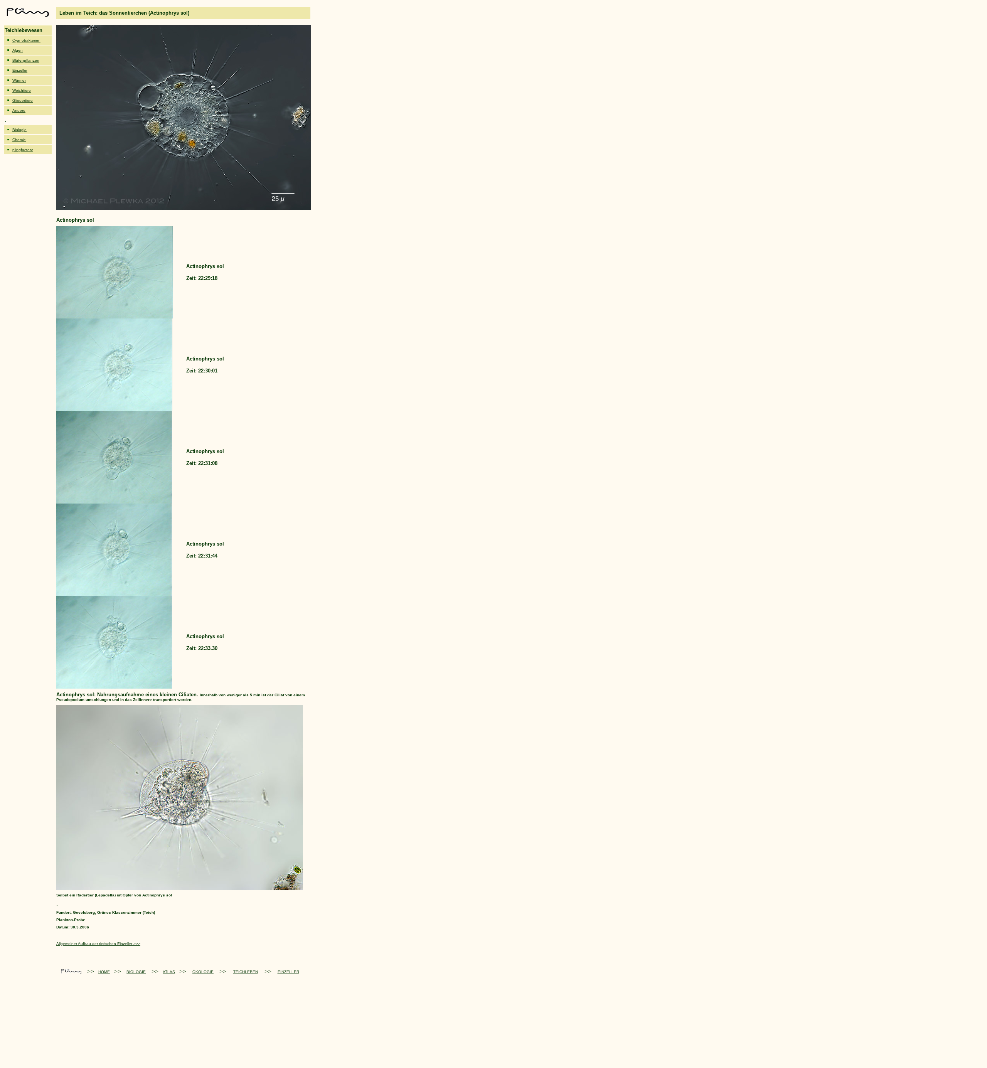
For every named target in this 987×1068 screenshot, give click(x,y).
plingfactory (22, 150)
